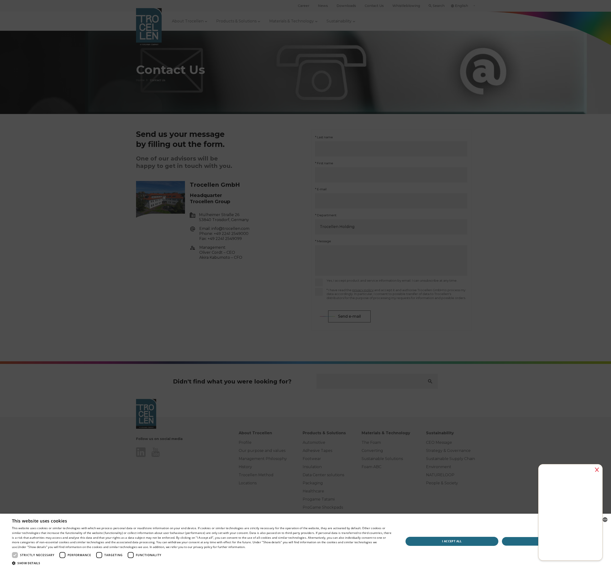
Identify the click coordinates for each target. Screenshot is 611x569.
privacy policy (202, 547)
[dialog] (305, 541)
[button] (202, 563)
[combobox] (605, 519)
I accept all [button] (452, 541)
